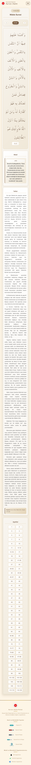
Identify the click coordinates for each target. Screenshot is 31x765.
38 (19, 577)
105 (12, 682)
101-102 (11, 677)
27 (11, 564)
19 (19, 556)
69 (19, 640)
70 (11, 644)
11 (11, 548)
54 (19, 610)
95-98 (19, 669)
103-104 (19, 677)
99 (11, 673)
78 (19, 648)
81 (19, 652)
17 (19, 552)
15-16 (11, 552)
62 (19, 627)
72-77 (11, 648)
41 (11, 585)
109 (12, 686)
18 (11, 556)
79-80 (11, 652)
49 (11, 602)
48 (19, 598)
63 (11, 631)
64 (19, 631)
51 (11, 606)
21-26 (19, 560)
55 (11, 615)
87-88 (19, 656)
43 (11, 589)
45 (11, 594)
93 (19, 665)
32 (11, 573)
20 (11, 560)
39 (11, 581)
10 (19, 543)
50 (19, 602)
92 (11, 665)
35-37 (11, 577)
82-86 (11, 656)
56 (19, 615)
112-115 (11, 690)
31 (19, 568)
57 (11, 619)
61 (11, 627)
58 (19, 619)
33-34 (19, 573)
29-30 (11, 568)
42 (19, 585)
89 (11, 661)
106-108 (19, 682)
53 (11, 610)
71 (19, 644)
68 (11, 640)
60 (19, 623)
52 (19, 606)
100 (19, 673)
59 (11, 623)
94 (11, 669)
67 (19, 635)
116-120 (19, 690)
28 (19, 564)
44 (19, 589)
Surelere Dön (15, 10)
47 (11, 598)
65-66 (11, 635)
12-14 (19, 548)
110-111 (19, 686)
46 (19, 594)
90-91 (19, 661)
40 (19, 581)
